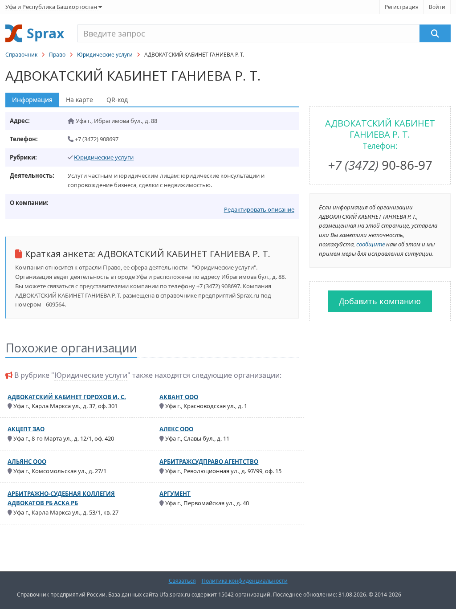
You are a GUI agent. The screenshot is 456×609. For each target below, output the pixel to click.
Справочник (21, 54)
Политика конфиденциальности (245, 580)
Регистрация (402, 7)
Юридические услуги (105, 54)
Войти (437, 7)
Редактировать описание (259, 209)
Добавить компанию (380, 301)
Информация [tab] (32, 99)
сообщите (370, 244)
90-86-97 (380, 164)
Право (57, 54)
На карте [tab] (79, 99)
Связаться (182, 580)
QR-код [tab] (117, 99)
